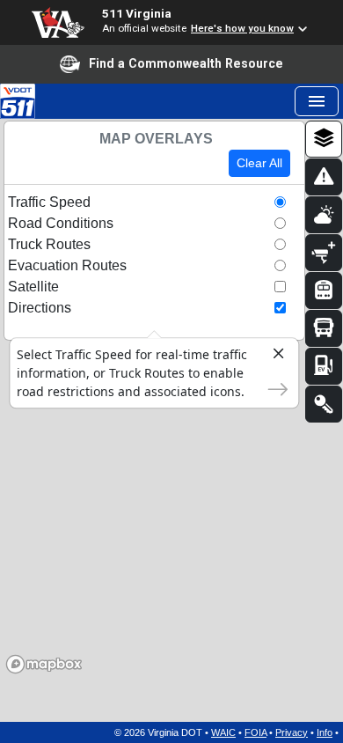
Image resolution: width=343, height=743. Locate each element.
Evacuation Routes (67, 265)
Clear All (259, 163)
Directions (39, 307)
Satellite (33, 286)
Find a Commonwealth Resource (186, 63)
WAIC (223, 732)
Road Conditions (60, 223)
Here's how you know (242, 28)
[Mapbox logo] (44, 664)
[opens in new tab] (17, 100)
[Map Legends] (323, 404)
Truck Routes (49, 244)
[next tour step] (272, 385)
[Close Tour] (272, 354)
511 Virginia (137, 13)
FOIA (255, 732)
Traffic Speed (49, 202)
